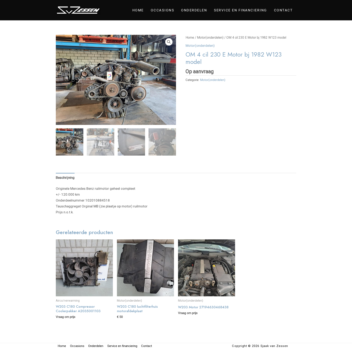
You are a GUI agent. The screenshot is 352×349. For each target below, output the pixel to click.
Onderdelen (194, 10)
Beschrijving (65, 178)
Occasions (162, 10)
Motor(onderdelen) (210, 37)
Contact (283, 10)
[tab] (65, 177)
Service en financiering (240, 10)
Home (138, 10)
